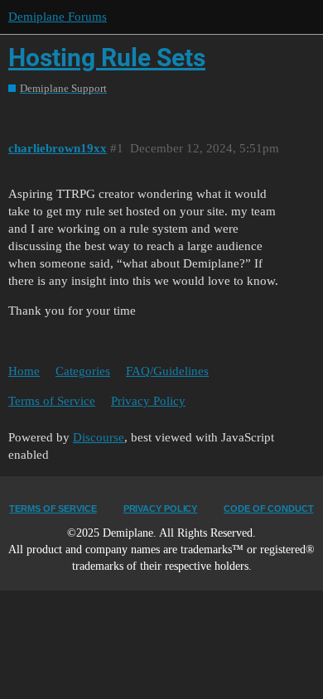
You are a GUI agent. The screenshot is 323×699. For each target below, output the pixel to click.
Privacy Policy (148, 400)
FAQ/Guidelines (167, 371)
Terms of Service (51, 400)
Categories (82, 371)
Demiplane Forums (57, 16)
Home (24, 371)
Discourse (98, 437)
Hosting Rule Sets (106, 57)
